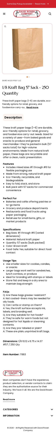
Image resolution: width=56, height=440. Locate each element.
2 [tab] (29, 77)
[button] (4, 14)
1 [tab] (27, 77)
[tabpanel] (28, 49)
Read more (9, 399)
